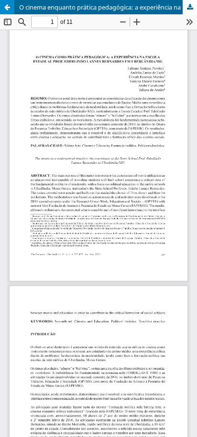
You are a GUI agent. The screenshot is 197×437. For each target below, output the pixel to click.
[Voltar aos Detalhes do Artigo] (7, 7)
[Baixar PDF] (190, 7)
